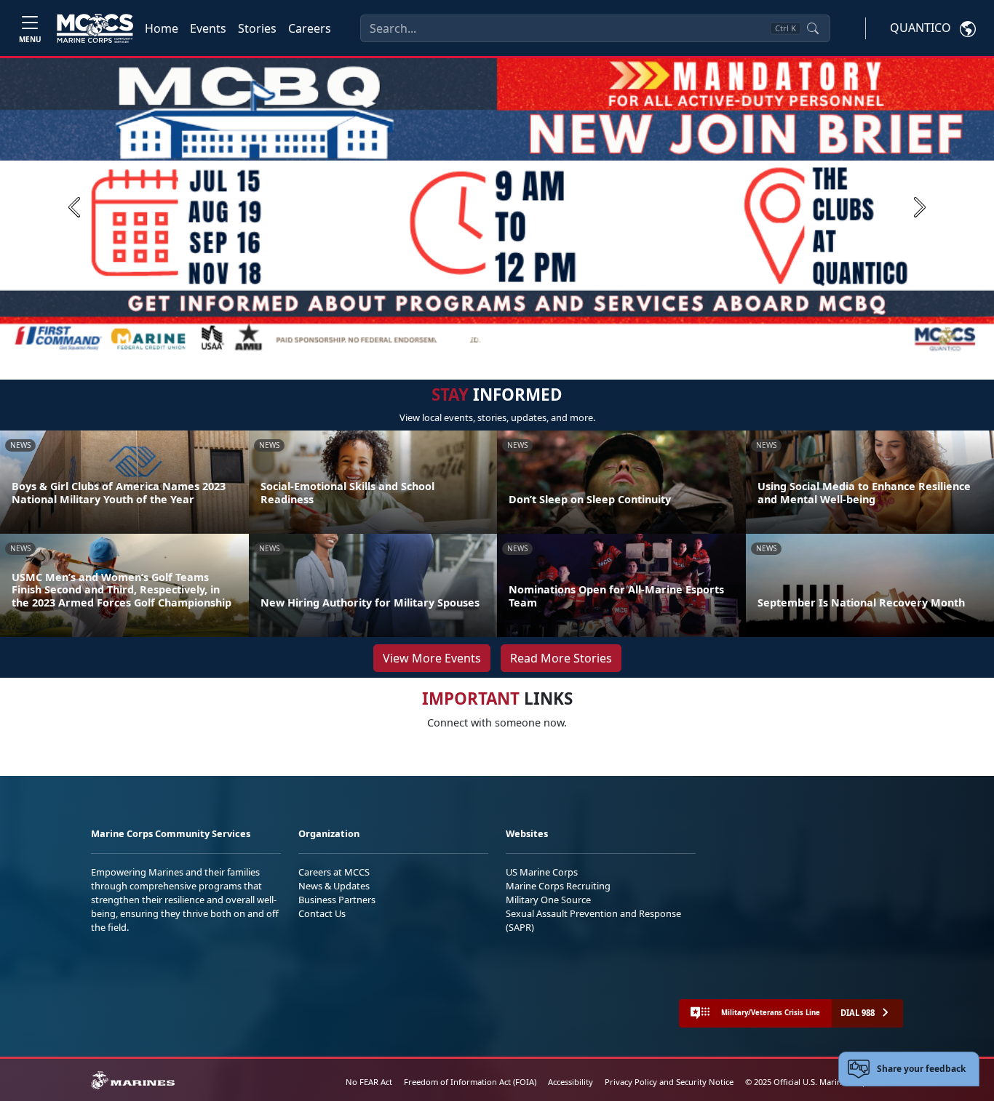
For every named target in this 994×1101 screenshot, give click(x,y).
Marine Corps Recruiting (558, 885)
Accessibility (570, 1081)
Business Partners (336, 899)
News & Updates (334, 885)
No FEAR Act (369, 1081)
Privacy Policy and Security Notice (669, 1081)
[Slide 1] (453, 338)
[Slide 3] (499, 338)
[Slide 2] (482, 338)
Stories (257, 28)
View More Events (432, 658)
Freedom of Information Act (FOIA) (470, 1081)
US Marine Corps (542, 871)
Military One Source (548, 899)
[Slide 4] (517, 338)
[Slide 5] (534, 338)
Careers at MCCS (334, 871)
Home (161, 28)
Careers (309, 28)
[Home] (95, 28)
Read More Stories (561, 658)
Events (208, 28)
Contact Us (322, 913)
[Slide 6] (552, 338)
